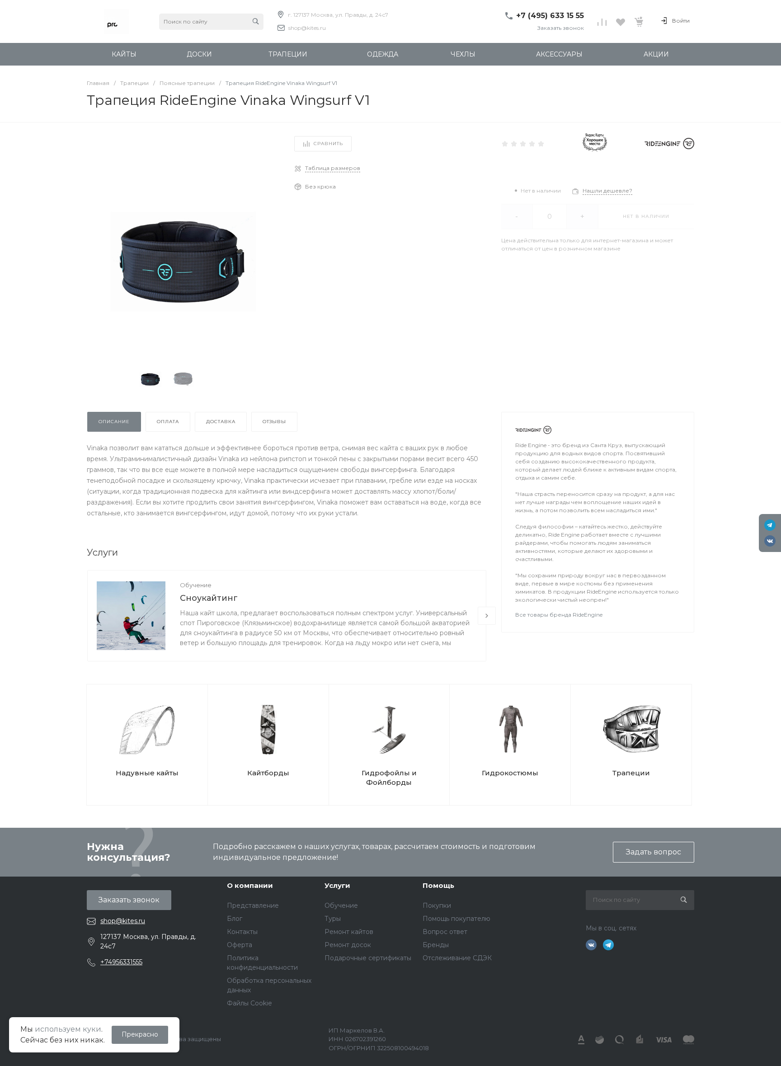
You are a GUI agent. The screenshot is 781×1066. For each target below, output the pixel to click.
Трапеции (631, 773)
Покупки (437, 905)
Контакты (242, 932)
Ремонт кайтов (349, 932)
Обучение (196, 585)
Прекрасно (140, 1034)
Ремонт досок (348, 945)
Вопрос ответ (445, 932)
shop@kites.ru (307, 27)
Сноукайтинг (209, 598)
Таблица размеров (332, 168)
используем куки (68, 1029)
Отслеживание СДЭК (457, 958)
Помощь (438, 885)
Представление (253, 905)
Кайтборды (268, 773)
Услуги (337, 885)
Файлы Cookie (249, 1003)
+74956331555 (121, 962)
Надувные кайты (147, 773)
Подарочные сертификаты (368, 958)
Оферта (239, 945)
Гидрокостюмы (510, 773)
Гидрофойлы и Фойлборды (389, 778)
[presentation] (487, 616)
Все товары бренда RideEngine (558, 614)
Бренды (436, 945)
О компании (250, 885)
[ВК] (770, 541)
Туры (333, 919)
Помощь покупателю (456, 919)
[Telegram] (770, 525)
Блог (234, 919)
